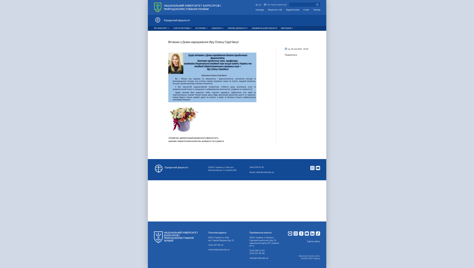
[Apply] (317, 4)
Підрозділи (286, 28)
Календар (260, 10)
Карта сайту (313, 241)
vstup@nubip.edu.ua (258, 258)
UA (257, 5)
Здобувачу (217, 28)
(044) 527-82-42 (215, 245)
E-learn (306, 10)
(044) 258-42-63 (257, 250)
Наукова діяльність (237, 28)
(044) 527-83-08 (256, 253)
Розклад (316, 10)
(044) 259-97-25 (256, 167)
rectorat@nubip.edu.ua (219, 249)
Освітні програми (181, 28)
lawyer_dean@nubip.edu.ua (261, 172)
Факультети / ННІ (275, 10)
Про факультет (161, 28)
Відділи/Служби (292, 10)
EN (260, 5)
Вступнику (201, 28)
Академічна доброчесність (264, 28)
